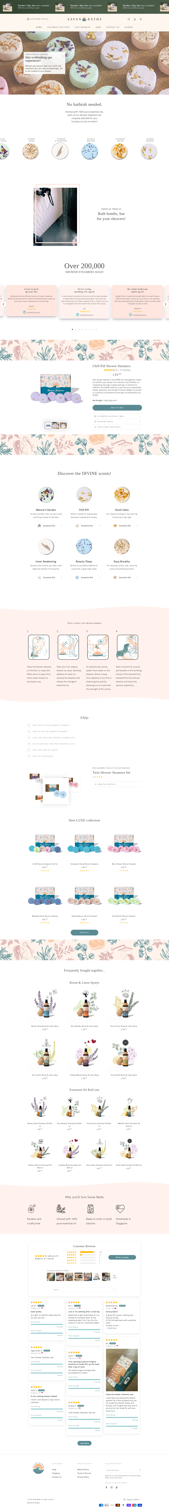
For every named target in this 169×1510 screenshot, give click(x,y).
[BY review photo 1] (122, 1370)
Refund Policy (83, 1469)
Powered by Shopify (33, 1503)
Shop (54, 1469)
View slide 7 (93, 329)
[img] (36, 1302)
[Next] (165, 304)
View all (84, 932)
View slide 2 (76, 329)
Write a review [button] (122, 1257)
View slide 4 (82, 329)
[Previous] (3, 304)
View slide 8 (96, 329)
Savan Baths (37, 1499)
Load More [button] (84, 1443)
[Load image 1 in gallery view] (48, 425)
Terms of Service (84, 1473)
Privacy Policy (83, 1477)
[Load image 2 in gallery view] (55, 425)
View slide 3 (79, 329)
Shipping (55, 1473)
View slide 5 (86, 329)
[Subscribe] (140, 1470)
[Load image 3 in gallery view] (63, 425)
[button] (129, 19)
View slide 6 (89, 329)
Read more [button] (112, 1328)
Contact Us (56, 1477)
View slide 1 (72, 329)
